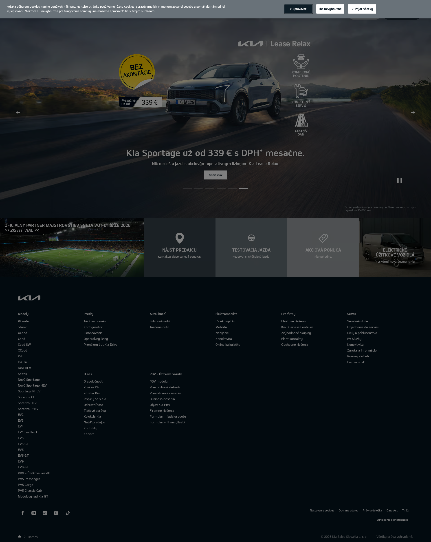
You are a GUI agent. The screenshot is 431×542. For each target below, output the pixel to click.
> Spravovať (298, 9)
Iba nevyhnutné (330, 9)
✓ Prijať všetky (362, 9)
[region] (215, 9)
